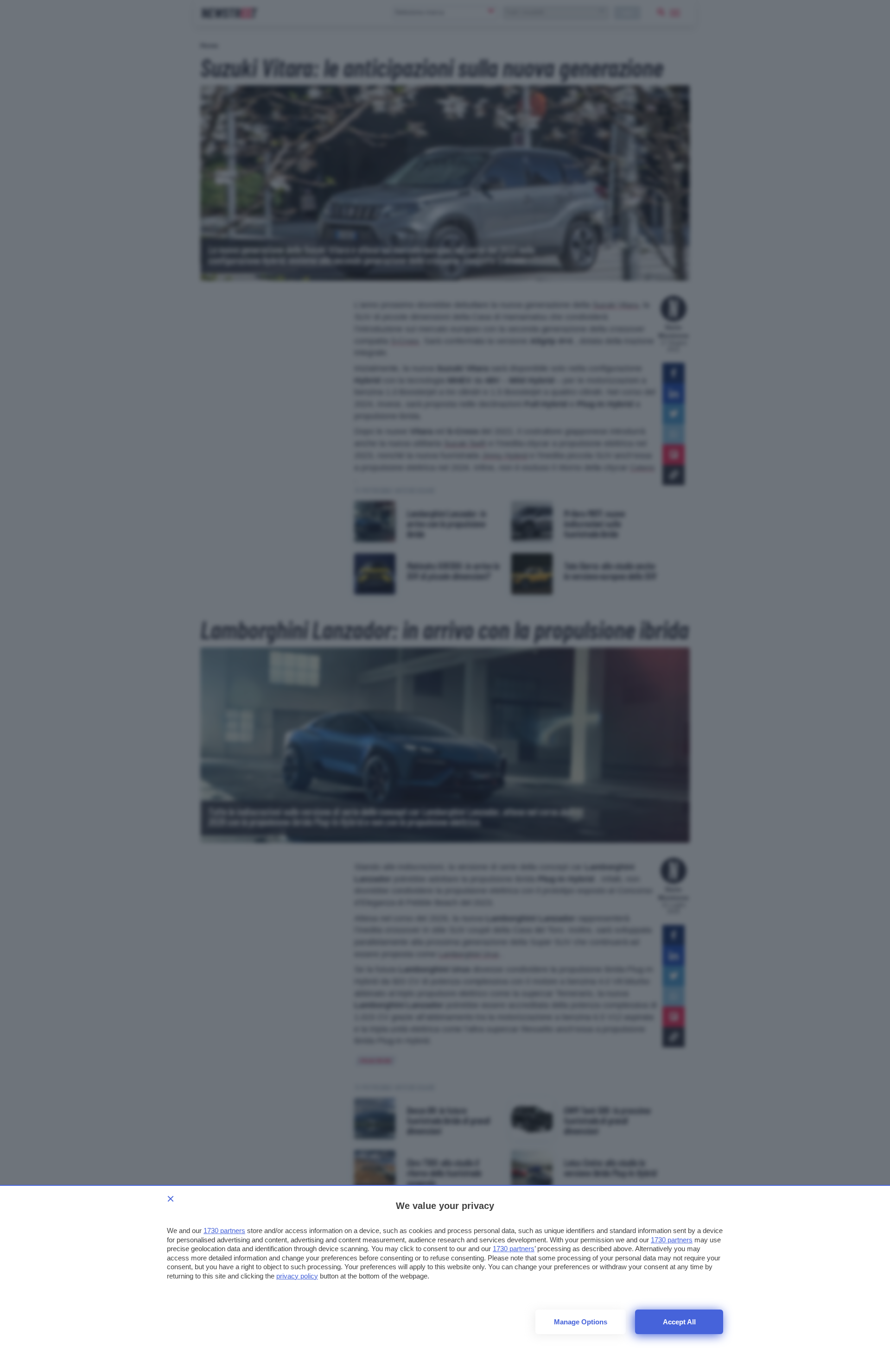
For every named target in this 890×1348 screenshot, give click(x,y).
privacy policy (297, 1276)
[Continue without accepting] (170, 1198)
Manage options (580, 1322)
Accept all (679, 1322)
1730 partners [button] (224, 1230)
